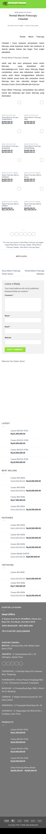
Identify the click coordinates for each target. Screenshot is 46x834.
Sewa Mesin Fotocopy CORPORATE (10, 118)
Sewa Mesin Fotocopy (23, 12)
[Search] (39, 4)
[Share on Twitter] (21, 234)
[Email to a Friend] (25, 234)
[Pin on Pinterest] (29, 234)
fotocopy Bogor (37, 69)
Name (7, 316)
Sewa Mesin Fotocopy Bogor (29, 247)
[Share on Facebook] (17, 234)
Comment (9, 295)
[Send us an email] (17, 663)
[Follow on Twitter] (12, 663)
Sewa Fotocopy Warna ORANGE (10, 176)
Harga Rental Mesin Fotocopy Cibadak (18, 245)
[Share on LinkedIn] (34, 234)
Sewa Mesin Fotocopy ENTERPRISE (32, 147)
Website (8, 338)
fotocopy (5, 46)
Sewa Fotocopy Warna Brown (32, 176)
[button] (31, 4)
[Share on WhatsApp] (12, 234)
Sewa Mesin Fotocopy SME (32, 118)
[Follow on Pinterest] (21, 663)
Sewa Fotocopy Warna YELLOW (32, 205)
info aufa (34, 25)
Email (7, 327)
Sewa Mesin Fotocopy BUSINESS (10, 147)
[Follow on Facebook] (4, 663)
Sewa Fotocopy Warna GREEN (10, 205)
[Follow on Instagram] (8, 663)
